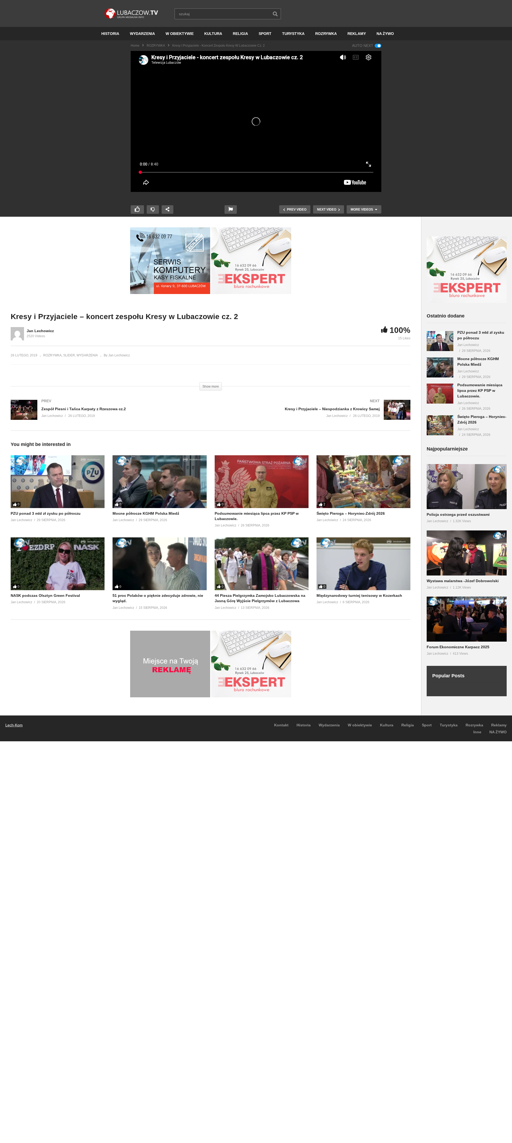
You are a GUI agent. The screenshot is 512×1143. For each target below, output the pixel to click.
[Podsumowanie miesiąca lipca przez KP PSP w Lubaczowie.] (262, 481)
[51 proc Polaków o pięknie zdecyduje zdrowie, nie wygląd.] (159, 563)
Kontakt (281, 725)
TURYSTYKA (293, 33)
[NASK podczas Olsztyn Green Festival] (58, 563)
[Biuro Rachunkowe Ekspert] (467, 302)
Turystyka (449, 725)
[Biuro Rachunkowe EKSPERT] (251, 293)
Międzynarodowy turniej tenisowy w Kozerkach (359, 595)
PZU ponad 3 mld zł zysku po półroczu (46, 513)
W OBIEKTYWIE (180, 33)
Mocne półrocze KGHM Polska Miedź (146, 513)
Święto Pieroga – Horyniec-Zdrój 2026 (351, 513)
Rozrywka (474, 725)
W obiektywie (360, 725)
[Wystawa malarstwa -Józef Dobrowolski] (467, 552)
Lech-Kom (14, 725)
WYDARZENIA (142, 33)
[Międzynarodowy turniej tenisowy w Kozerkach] (363, 563)
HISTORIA (110, 33)
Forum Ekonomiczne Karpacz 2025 (458, 647)
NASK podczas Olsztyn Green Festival (45, 595)
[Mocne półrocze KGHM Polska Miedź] (159, 481)
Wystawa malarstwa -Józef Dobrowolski (463, 581)
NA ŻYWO (385, 33)
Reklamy (499, 725)
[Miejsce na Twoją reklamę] (170, 696)
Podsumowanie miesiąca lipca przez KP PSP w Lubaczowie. (479, 390)
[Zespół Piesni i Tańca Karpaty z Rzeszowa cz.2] (108, 415)
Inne (477, 732)
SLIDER (69, 355)
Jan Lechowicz (40, 331)
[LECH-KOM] (170, 293)
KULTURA (213, 33)
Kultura (386, 725)
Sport (427, 725)
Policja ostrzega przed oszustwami (458, 514)
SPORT (265, 33)
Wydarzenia (329, 725)
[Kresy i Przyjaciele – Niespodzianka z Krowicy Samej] (313, 415)
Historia (304, 725)
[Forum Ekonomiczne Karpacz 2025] (467, 619)
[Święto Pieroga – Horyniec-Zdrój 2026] (363, 481)
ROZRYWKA (326, 33)
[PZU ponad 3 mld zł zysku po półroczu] (58, 481)
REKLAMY (356, 33)
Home (135, 45)
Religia (407, 725)
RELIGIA (240, 33)
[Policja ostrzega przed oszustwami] (467, 486)
